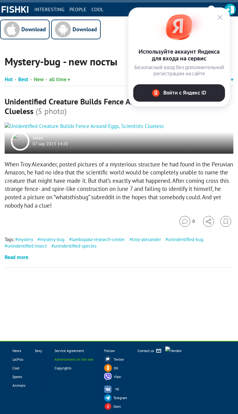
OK (116, 368)
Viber (117, 377)
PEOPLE (77, 9)
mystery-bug (52, 239)
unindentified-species (75, 246)
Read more (17, 257)
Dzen (117, 406)
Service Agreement (69, 350)
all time (58, 79)
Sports (17, 376)
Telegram (120, 398)
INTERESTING (49, 9)
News (16, 350)
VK (117, 389)
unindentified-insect (27, 246)
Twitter (119, 359)
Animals (18, 385)
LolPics (17, 359)
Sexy (38, 350)
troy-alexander (146, 239)
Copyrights (63, 368)
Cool (97, 9)
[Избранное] (225, 221)
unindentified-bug (185, 239)
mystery (25, 239)
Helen (38, 138)
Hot (9, 79)
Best (23, 79)
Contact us (146, 350)
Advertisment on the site (74, 359)
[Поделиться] (208, 221)
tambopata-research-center (98, 239)
